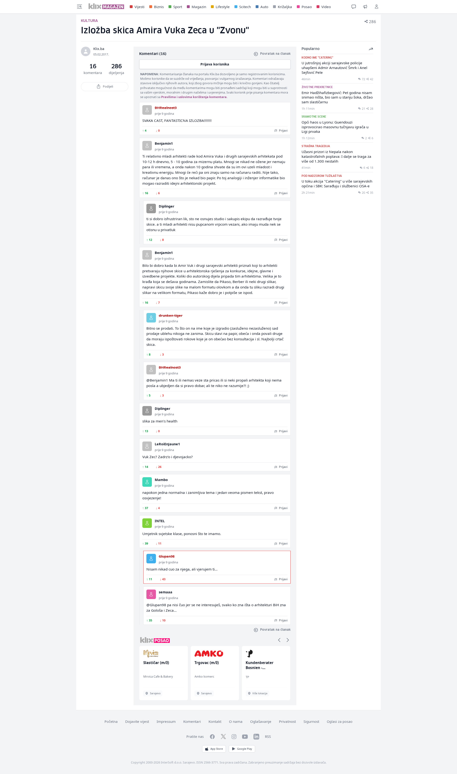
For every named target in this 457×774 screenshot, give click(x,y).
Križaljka (285, 6)
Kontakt (215, 721)
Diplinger (166, 206)
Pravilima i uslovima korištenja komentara (194, 97)
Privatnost (287, 721)
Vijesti (139, 6)
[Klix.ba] (106, 6)
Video (326, 6)
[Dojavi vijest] (365, 6)
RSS (268, 736)
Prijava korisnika (214, 64)
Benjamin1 (164, 143)
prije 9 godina (164, 113)
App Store (216, 748)
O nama (236, 721)
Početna (111, 721)
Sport (177, 6)
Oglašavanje (260, 721)
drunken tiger (171, 315)
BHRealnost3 (166, 107)
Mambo (161, 479)
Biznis (159, 6)
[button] (279, 640)
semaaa (165, 592)
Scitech (245, 6)
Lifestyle (223, 6)
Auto (264, 6)
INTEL (160, 521)
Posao (307, 6)
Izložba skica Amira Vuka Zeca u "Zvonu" (165, 31)
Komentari (192, 721)
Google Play (244, 748)
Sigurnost (311, 721)
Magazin (199, 6)
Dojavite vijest (137, 721)
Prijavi (283, 130)
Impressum (166, 721)
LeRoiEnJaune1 (167, 444)
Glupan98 (166, 556)
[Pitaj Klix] (353, 6)
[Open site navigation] (79, 6)
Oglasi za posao (340, 721)
